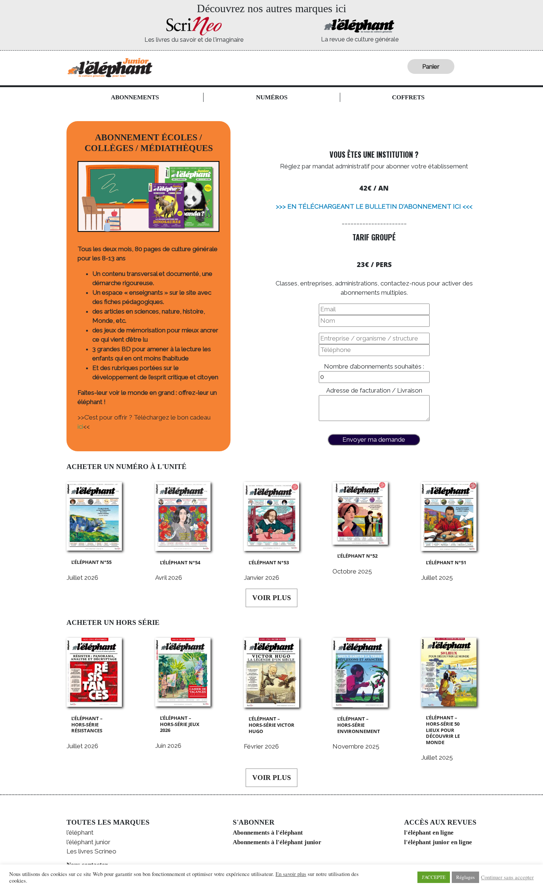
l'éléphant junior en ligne (438, 842)
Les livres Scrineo (91, 851)
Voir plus (271, 598)
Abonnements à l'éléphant (268, 832)
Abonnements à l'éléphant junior (277, 842)
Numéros (271, 97)
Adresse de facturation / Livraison (374, 390)
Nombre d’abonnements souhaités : (374, 366)
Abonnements (135, 97)
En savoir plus (291, 874)
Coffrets (408, 97)
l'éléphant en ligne (429, 832)
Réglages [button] (465, 877)
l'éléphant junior (88, 842)
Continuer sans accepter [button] (507, 877)
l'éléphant (79, 832)
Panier (431, 66)
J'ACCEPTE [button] (433, 877)
